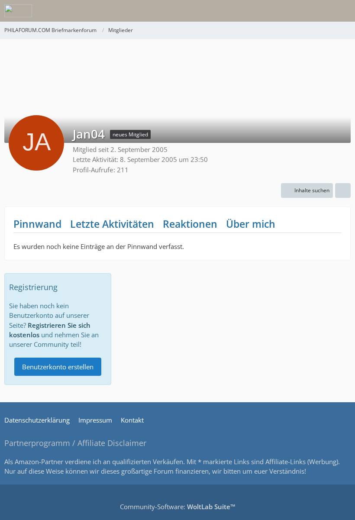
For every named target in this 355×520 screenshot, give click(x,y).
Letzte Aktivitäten (112, 224)
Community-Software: (178, 506)
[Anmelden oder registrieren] (322, 11)
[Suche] (300, 10)
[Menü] (343, 10)
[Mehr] (343, 190)
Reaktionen (190, 224)
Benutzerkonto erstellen (58, 366)
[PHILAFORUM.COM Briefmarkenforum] (18, 10)
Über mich (250, 224)
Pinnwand (37, 224)
